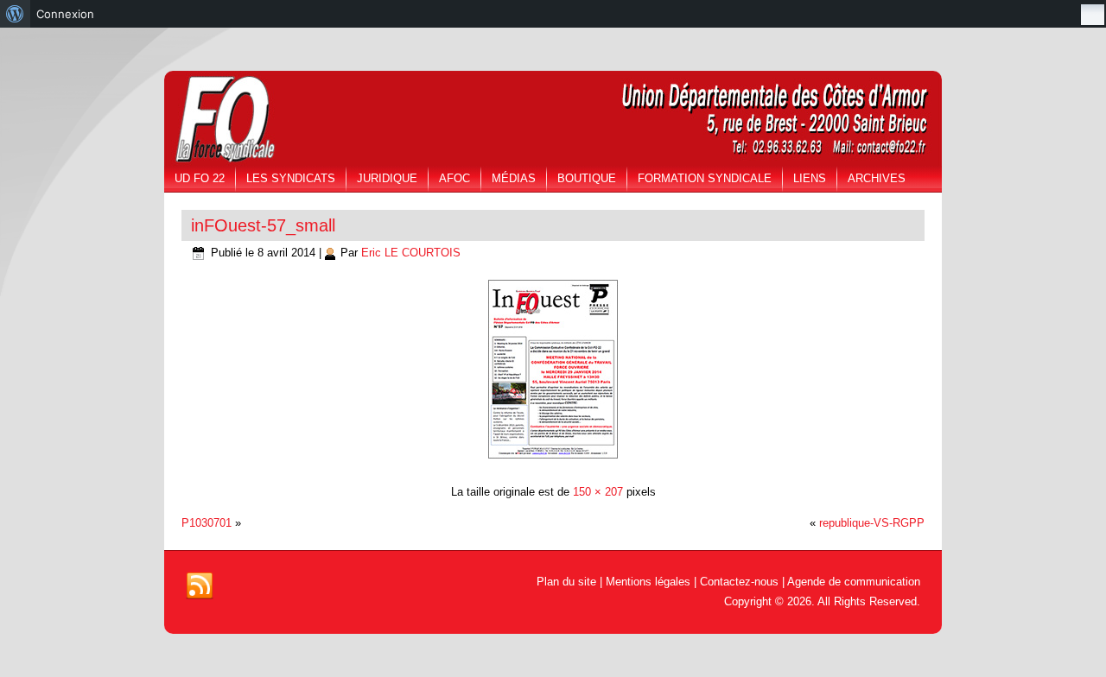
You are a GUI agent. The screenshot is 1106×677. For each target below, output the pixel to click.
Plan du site (566, 581)
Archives (877, 178)
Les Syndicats (290, 178)
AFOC (454, 178)
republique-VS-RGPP (872, 522)
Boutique (586, 178)
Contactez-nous (739, 581)
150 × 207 (598, 491)
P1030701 (206, 522)
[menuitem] (15, 14)
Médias (514, 178)
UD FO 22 (200, 178)
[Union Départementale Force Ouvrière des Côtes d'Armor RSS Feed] (199, 586)
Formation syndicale (705, 178)
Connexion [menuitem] (65, 14)
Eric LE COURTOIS (411, 252)
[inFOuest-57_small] (553, 460)
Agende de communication (853, 581)
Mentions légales (648, 581)
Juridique (387, 178)
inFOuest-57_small (263, 225)
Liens (809, 178)
